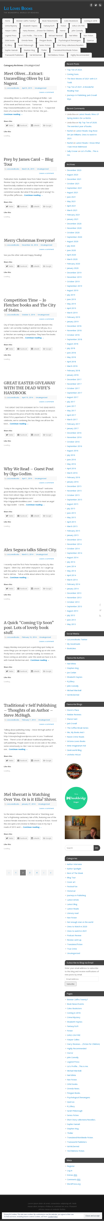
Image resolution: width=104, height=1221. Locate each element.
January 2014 (73, 588)
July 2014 (71, 562)
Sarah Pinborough (25, 45)
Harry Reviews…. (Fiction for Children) (38, 30)
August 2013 (72, 611)
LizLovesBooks (13, 88)
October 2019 (73, 281)
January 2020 (73, 268)
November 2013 (74, 597)
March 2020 (72, 259)
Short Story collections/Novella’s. (70, 45)
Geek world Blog (74, 750)
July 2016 (71, 455)
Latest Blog (72, 904)
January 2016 (73, 481)
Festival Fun (72, 886)
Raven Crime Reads (75, 736)
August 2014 (72, 557)
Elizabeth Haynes (30, 26)
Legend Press (10, 35)
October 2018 (73, 335)
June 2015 (71, 513)
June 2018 (71, 352)
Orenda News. (27, 40)
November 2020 (74, 228)
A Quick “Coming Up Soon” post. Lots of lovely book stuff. (29, 627)
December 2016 (74, 433)
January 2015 (73, 535)
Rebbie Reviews (74, 714)
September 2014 (74, 553)
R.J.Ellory (70, 681)
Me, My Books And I (75, 732)
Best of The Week (75, 873)
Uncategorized (40, 88)
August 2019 (72, 290)
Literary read (73, 913)
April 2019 (71, 308)
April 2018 (71, 361)
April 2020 (71, 254)
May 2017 (71, 410)
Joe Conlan (71, 672)
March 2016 (72, 473)
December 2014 (74, 539)
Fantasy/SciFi (49, 26)
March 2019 (72, 312)
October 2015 (73, 495)
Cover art (71, 882)
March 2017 (72, 419)
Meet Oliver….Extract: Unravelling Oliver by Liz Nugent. (27, 78)
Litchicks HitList (74, 754)
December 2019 (74, 272)
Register (71, 1166)
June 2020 (71, 250)
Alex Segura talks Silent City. (30, 549)
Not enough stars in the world (80, 922)
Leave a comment (46, 92)
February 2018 (73, 370)
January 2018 (73, 375)
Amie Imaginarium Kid (76, 745)
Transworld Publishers (14, 55)
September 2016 (74, 446)
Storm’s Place (73, 710)
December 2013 (74, 593)
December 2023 (74, 170)
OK (96, 848)
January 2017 (73, 428)
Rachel (70, 130)
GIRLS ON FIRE (78, 26)
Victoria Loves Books (76, 741)
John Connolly (77, 30)
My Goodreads (73, 644)
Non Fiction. (88, 35)
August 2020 (72, 241)
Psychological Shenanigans (70, 40)
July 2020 (71, 246)
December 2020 (74, 223)
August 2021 (72, 192)
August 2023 (72, 174)
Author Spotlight (74, 868)
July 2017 (71, 401)
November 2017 (74, 384)
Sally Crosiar (72, 151)
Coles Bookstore (71, 21)
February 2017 (73, 424)
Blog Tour (71, 877)
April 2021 (71, 205)
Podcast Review (74, 935)
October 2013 (73, 602)
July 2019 (71, 295)
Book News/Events (50, 21)
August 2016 (72, 450)
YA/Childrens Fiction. (56, 55)
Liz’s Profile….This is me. (32, 35)
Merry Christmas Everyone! (29, 240)
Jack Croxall (72, 723)
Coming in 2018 (90, 21)
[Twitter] (96, 5)
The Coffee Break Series (77, 728)
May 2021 (71, 201)
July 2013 (71, 615)
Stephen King (29, 50)
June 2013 (71, 619)
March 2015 (72, 526)
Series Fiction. (45, 45)
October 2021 (73, 183)
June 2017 (71, 406)
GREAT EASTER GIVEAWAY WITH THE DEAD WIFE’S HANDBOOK (29, 388)
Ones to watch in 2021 (77, 931)
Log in (69, 1170)
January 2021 (73, 219)
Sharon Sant (72, 719)
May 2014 (71, 570)
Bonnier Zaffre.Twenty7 (26, 21)
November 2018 (74, 330)
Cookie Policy (53, 1217)
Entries (72, 1175)
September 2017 (74, 392)
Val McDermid (35, 55)
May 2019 (71, 303)
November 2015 (74, 490)
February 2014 (73, 584)
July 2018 (71, 348)
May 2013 (71, 624)
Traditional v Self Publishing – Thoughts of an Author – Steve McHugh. (30, 710)
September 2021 (74, 188)
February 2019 (73, 317)
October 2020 (73, 232)
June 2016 (71, 459)
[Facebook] (91, 5)
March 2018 (72, 366)
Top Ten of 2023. (74, 69)
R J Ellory (8, 45)
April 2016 (71, 468)
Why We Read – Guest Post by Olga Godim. (29, 471)
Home (7, 21)
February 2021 (73, 214)
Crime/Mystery (11, 26)
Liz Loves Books (18, 8)
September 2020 (74, 237)
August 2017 (72, 397)
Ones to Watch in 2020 (77, 926)
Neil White (73, 35)
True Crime (72, 948)
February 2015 (73, 530)
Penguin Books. (45, 40)
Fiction (63, 26)
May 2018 (71, 357)
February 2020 (73, 263)
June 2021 (71, 197)
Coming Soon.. (73, 74)
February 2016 (73, 477)
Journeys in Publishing (76, 895)
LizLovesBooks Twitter (77, 639)
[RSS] (100, 5)
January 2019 (73, 321)
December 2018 (74, 326)
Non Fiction (72, 917)
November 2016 (74, 437)
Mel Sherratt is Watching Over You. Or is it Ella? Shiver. (30, 797)
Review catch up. (74, 940)
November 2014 (74, 544)
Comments (73, 1179)
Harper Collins (11, 30)
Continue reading (13, 114)
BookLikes (71, 648)
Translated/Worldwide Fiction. (65, 50)
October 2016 (73, 441)
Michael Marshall (74, 690)
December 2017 (74, 379)
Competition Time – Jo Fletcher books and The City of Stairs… (30, 305)
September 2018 (74, 339)
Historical (71, 891)
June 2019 (71, 299)
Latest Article (73, 899)
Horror (62, 30)
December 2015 (74, 486)
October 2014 (73, 548)
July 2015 (71, 508)
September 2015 (74, 499)
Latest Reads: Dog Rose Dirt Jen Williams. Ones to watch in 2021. (82, 134)
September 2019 (74, 286)
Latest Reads (73, 908)
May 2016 (71, 464)
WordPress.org (74, 1184)
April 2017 (71, 415)
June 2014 (71, 566)
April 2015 (71, 522)
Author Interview (74, 864)
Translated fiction (74, 944)
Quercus (90, 40)
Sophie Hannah (11, 50)
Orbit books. (10, 40)
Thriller (44, 50)
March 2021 (72, 210)
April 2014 (71, 575)
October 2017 (73, 388)
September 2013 (74, 606)
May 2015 (71, 517)
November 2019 (74, 277)
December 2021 (74, 179)
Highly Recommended (80, 55)
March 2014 (72, 579)
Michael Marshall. (56, 35)
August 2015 (72, 504)
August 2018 (72, 343)
